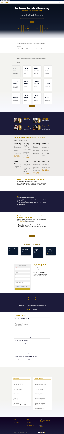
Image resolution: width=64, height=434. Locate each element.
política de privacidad (20, 286)
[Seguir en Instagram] (39, 432)
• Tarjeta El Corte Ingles (15, 399)
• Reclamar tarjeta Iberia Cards (16, 394)
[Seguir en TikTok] (43, 432)
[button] (32, 319)
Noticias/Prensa (56, 2)
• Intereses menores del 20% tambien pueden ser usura (40, 394)
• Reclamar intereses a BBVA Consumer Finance (18, 384)
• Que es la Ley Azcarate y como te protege (38, 389)
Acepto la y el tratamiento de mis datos (22, 286)
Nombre (16, 267)
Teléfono (16, 277)
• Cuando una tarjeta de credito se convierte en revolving (40, 384)
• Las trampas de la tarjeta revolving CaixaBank (18, 383)
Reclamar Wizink (25, 253)
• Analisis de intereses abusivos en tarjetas (38, 404)
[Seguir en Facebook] (38, 432)
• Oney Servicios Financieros (16, 403)
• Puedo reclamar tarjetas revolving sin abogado (39, 399)
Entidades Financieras (40, 2)
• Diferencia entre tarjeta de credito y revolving (39, 383)
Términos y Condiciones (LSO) (30, 425)
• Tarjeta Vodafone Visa (15, 398)
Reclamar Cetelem (50, 253)
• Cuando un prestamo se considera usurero (38, 393)
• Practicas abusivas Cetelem (16, 388)
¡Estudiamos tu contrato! (32, 235)
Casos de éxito (46, 2)
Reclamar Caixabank (36, 255)
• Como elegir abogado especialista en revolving (39, 408)
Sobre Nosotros (51, 2)
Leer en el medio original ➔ (17, 156)
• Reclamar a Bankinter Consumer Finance (17, 389)
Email (15, 274)
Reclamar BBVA (12, 252)
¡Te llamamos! (32, 21)
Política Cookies (29, 422)
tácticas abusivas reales (22, 221)
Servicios (35, 2)
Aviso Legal (28, 419)
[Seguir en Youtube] (44, 432)
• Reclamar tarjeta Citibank (16, 393)
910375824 (2, 0)
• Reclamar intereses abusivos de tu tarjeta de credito (39, 403)
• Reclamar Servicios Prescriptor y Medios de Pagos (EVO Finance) (20, 404)
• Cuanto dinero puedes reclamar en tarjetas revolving (39, 398)
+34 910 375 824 (41, 426)
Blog (59, 2)
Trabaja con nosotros (16, 422)
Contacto (62, 2)
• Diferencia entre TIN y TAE (37, 388)
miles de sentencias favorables (20, 59)
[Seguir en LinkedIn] (41, 432)
